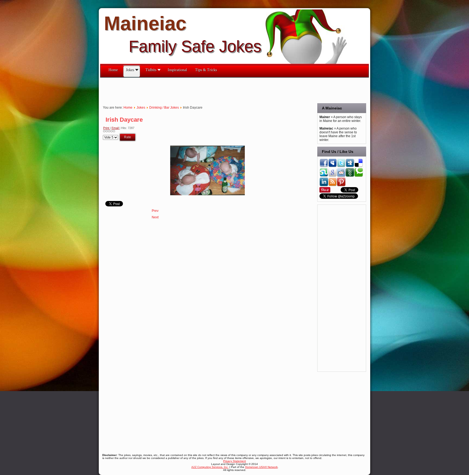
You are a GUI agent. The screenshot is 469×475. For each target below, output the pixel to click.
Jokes (141, 107)
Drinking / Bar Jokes (164, 107)
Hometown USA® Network (261, 466)
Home (127, 107)
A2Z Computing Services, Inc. (210, 466)
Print (106, 128)
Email (115, 128)
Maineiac (145, 23)
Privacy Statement (234, 461)
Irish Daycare (124, 119)
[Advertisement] (199, 90)
